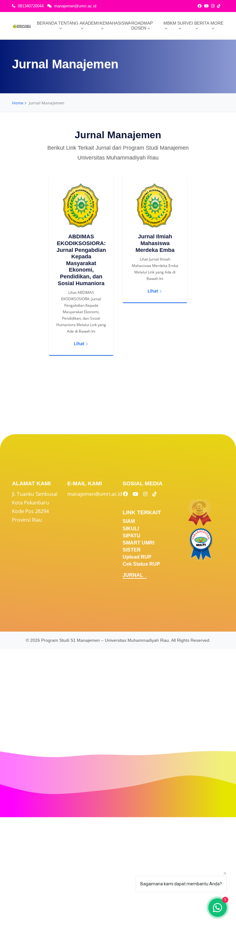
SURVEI (185, 23)
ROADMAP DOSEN (142, 25)
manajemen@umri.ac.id (75, 6)
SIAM (129, 521)
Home (17, 103)
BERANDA (47, 23)
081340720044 (31, 6)
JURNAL (133, 575)
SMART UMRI (138, 542)
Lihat (79, 343)
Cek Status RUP (141, 564)
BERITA (201, 23)
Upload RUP (137, 557)
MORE (216, 23)
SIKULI (131, 528)
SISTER (132, 549)
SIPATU (131, 535)
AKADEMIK (89, 23)
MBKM (169, 23)
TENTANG (68, 23)
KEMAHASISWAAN (115, 23)
